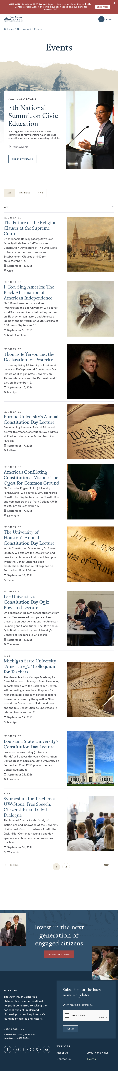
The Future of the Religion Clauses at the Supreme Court (30, 228)
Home (10, 29)
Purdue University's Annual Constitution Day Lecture (31, 419)
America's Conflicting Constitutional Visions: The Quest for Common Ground (31, 477)
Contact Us (64, 1059)
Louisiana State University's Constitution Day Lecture (31, 743)
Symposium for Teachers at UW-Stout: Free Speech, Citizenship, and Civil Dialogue (30, 807)
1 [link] (56, 866)
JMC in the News (97, 1053)
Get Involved (24, 29)
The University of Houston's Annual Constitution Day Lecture (29, 537)
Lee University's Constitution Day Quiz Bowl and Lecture (26, 602)
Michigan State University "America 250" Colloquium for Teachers (30, 666)
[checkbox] (24, 193)
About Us (62, 1053)
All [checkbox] (9, 193)
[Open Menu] (101, 19)
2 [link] (66, 866)
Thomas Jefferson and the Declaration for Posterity (29, 356)
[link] (109, 865)
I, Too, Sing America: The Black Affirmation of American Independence (29, 292)
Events (91, 1059)
